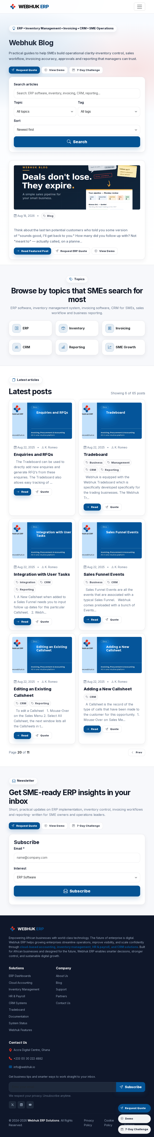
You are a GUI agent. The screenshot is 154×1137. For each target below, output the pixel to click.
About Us (62, 976)
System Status (18, 1023)
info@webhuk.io (24, 1067)
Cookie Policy (109, 1123)
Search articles (26, 84)
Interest (20, 868)
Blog (59, 982)
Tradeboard (95, 454)
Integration (27, 582)
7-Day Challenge (88, 70)
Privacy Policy (89, 1123)
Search (80, 141)
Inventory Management (24, 989)
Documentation (19, 1016)
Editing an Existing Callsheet (32, 692)
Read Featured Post (34, 251)
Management (120, 462)
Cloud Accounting (20, 982)
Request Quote (26, 70)
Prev (139, 752)
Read (24, 491)
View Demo (57, 70)
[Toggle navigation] (139, 7)
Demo (129, 1118)
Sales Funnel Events (104, 574)
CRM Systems (18, 1003)
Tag (81, 102)
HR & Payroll (17, 996)
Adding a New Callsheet (108, 689)
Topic (18, 102)
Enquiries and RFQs (33, 454)
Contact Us (63, 1003)
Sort (17, 121)
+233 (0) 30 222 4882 (28, 1058)
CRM (93, 469)
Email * (19, 848)
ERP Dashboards (20, 976)
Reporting (112, 469)
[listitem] (12, 1104)
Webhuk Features (20, 1030)
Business (96, 462)
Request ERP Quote (73, 251)
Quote (44, 491)
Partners (61, 996)
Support (61, 989)
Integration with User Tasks (42, 574)
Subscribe (80, 891)
